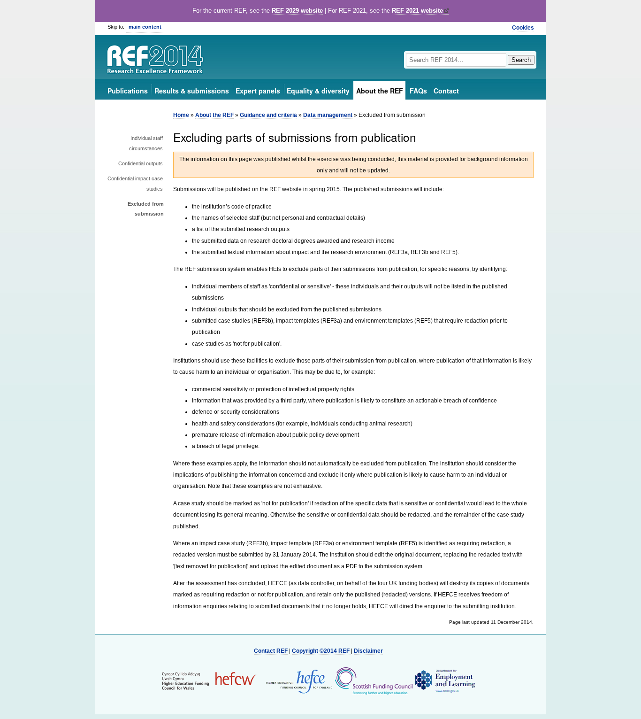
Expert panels (258, 90)
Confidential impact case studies (135, 184)
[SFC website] (373, 680)
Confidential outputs (140, 163)
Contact (446, 90)
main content (145, 27)
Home (181, 115)
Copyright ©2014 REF (321, 651)
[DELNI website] (444, 680)
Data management (327, 115)
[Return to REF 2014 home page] (155, 60)
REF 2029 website (297, 10)
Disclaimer (368, 651)
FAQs (418, 90)
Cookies (523, 27)
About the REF (379, 90)
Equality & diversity (318, 90)
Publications (127, 90)
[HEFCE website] (296, 680)
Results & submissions (191, 90)
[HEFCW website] (209, 680)
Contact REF (271, 651)
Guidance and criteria (268, 115)
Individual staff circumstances (146, 143)
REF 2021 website (417, 10)
